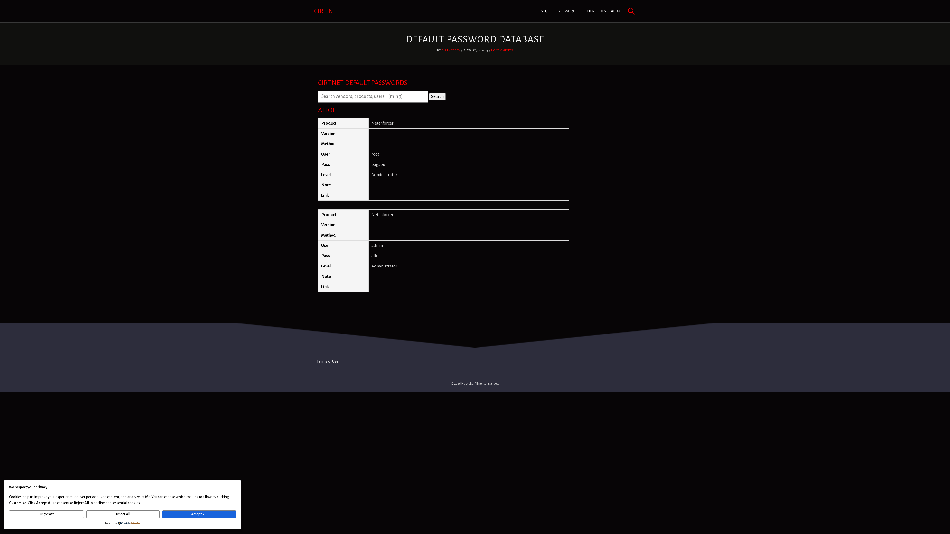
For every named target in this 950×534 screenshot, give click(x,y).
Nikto (546, 11)
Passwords (567, 11)
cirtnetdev (451, 50)
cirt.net (327, 11)
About (616, 11)
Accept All (199, 514)
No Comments (502, 50)
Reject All (123, 514)
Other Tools (594, 11)
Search (437, 96)
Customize (46, 514)
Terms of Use (327, 361)
